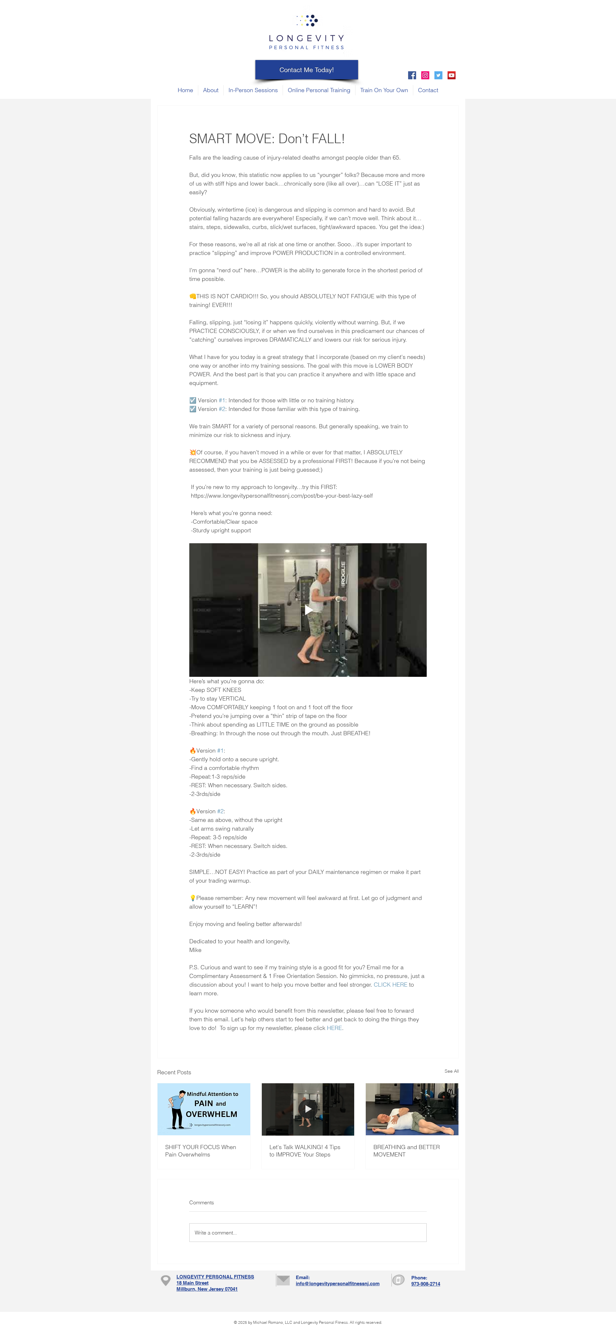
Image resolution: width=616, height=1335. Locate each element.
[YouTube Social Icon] (452, 75)
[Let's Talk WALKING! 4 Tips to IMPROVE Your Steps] (308, 1109)
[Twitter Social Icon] (438, 75)
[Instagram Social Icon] (425, 75)
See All (452, 1071)
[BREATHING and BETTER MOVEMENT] (412, 1109)
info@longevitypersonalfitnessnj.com (338, 1283)
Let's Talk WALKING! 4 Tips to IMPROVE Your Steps (305, 1150)
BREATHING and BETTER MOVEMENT (406, 1150)
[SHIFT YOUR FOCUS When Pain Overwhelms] (204, 1109)
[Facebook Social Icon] (412, 75)
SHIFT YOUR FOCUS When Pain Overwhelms (200, 1150)
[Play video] (308, 610)
